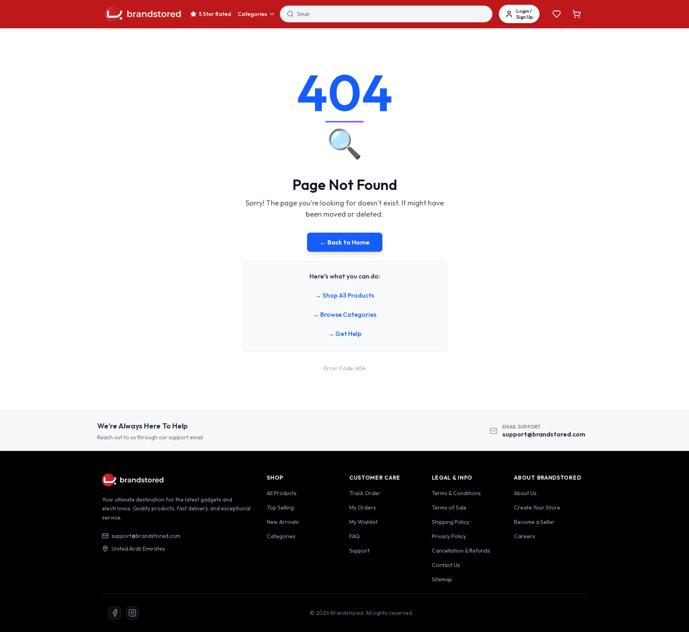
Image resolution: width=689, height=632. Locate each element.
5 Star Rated (215, 14)
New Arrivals (283, 521)
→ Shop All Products (344, 295)
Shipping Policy (450, 521)
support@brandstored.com (543, 434)
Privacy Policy (449, 536)
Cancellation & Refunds (461, 550)
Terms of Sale (449, 507)
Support (359, 550)
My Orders (362, 507)
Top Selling (280, 507)
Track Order (364, 493)
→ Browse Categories (344, 314)
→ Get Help (344, 334)
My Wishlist (363, 521)
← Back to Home (345, 242)
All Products (282, 493)
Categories (252, 14)
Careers (524, 536)
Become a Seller (534, 521)
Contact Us (446, 565)
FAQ (354, 536)
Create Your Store (537, 507)
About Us (525, 493)
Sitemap (442, 579)
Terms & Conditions (456, 493)
